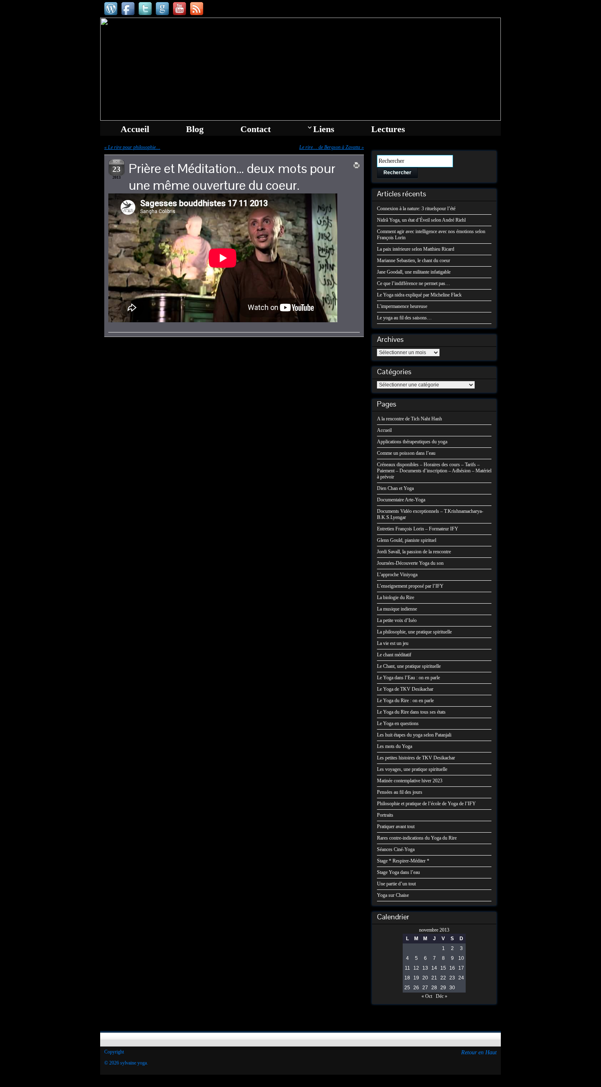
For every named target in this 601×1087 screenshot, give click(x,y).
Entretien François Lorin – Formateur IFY (417, 529)
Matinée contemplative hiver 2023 (409, 781)
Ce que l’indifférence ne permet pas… (413, 283)
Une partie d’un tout (396, 884)
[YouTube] (179, 8)
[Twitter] (145, 8)
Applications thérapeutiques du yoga (412, 442)
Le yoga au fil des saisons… (404, 318)
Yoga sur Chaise (393, 895)
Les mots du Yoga (394, 746)
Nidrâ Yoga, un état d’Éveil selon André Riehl (421, 220)
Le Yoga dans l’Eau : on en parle (408, 677)
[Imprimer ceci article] (356, 165)
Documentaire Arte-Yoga (401, 500)
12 (416, 968)
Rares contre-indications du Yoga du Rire (417, 838)
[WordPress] (110, 8)
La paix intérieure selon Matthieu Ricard (415, 249)
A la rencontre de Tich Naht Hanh (409, 419)
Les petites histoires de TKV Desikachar (416, 758)
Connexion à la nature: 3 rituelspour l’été (416, 208)
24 (461, 978)
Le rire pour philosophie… (134, 147)
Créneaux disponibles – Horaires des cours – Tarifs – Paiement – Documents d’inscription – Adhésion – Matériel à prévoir (434, 471)
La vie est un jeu (392, 643)
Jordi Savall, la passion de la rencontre (414, 552)
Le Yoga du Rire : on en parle (405, 700)
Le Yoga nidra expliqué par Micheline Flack (419, 295)
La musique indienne (397, 609)
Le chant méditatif (394, 655)
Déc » (441, 996)
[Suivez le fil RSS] (196, 8)
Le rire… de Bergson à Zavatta (329, 147)
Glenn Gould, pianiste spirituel (406, 540)
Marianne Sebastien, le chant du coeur (413, 260)
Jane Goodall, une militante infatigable (414, 272)
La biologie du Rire (395, 597)
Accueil (384, 430)
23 (452, 978)
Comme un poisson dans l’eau (406, 453)
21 (434, 978)
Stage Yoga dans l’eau (398, 872)
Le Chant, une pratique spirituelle (409, 666)
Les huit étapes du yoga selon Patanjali (414, 735)
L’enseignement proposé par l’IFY (410, 586)
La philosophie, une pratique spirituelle (414, 632)
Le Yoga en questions (398, 723)
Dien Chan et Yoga (395, 488)
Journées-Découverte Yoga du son (410, 563)
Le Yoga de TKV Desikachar (405, 689)
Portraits (385, 815)
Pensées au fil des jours (399, 792)
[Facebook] (128, 8)
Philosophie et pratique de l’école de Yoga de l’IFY (426, 803)
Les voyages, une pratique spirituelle (412, 769)
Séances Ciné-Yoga (396, 849)
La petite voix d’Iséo (397, 620)
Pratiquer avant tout (396, 826)
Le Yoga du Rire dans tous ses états (411, 712)
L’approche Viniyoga (397, 574)
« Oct (427, 996)
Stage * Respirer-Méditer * (403, 861)
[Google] (162, 8)
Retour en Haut (479, 1052)
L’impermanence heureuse (402, 306)
